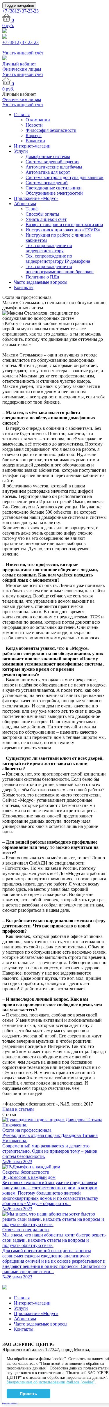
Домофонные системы (48, 156)
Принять (28, 1393)
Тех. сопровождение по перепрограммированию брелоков (60, 269)
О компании (38, 119)
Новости (34, 125)
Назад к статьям (18, 1109)
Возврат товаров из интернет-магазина (64, 224)
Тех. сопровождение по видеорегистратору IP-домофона (58, 258)
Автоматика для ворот (48, 172)
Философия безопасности (51, 130)
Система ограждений (47, 182)
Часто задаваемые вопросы (40, 282)
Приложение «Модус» (36, 198)
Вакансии (35, 140)
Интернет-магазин (32, 145)
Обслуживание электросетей (54, 193)
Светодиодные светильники (54, 187)
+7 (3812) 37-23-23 (20, 42)
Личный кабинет (19, 63)
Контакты (23, 287)
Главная (22, 114)
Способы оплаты (42, 214)
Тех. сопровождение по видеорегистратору (49, 248)
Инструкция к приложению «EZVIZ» (63, 229)
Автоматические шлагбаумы (54, 166)
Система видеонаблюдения (52, 161)
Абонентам (25, 203)
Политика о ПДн (42, 276)
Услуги (21, 151)
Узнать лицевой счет (22, 74)
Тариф (32, 208)
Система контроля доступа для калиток (64, 177)
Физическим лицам (21, 69)
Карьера (34, 135)
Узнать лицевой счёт (46, 219)
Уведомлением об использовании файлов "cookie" (51, 1382)
